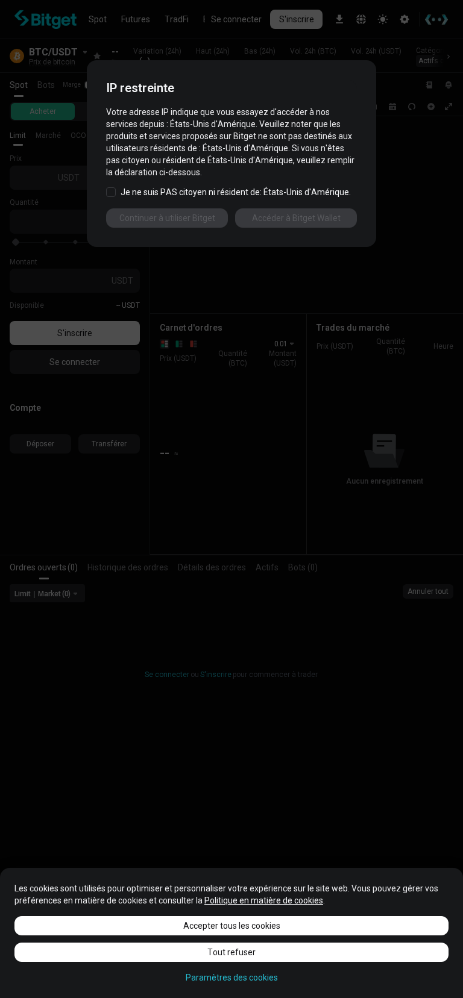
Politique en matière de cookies (263, 900)
